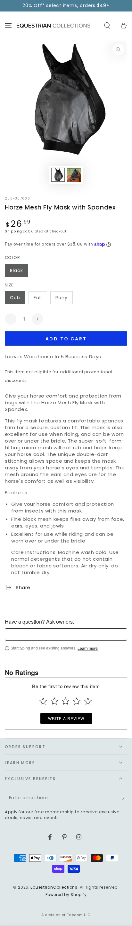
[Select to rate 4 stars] (77, 701)
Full (38, 297)
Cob (15, 297)
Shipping (13, 231)
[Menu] (8, 25)
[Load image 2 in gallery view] (74, 175)
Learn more (88, 648)
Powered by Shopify (66, 894)
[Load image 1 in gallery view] (58, 175)
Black (16, 270)
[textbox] (66, 634)
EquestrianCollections (54, 887)
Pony (61, 297)
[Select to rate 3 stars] (65, 701)
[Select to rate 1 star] (43, 701)
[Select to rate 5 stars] (88, 701)
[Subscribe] (123, 798)
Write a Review (66, 718)
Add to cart (66, 339)
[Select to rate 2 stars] (54, 701)
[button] (107, 25)
